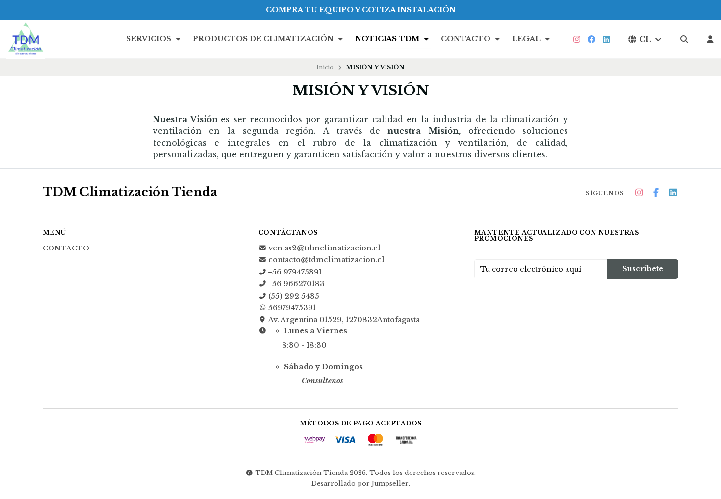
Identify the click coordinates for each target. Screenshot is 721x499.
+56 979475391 (295, 272)
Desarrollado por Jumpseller (360, 483)
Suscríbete (642, 268)
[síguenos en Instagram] (577, 39)
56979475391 (292, 307)
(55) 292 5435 (293, 296)
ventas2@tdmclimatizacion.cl (324, 248)
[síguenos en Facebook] (591, 39)
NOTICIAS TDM (388, 38)
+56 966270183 (296, 283)
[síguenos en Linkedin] (606, 39)
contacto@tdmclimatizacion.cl (326, 259)
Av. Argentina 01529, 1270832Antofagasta (344, 319)
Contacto (466, 38)
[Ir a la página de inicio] (25, 39)
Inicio (325, 67)
